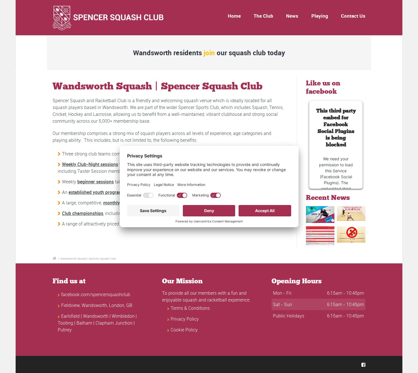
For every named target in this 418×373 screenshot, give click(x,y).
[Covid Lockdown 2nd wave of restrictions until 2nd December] (351, 234)
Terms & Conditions (190, 308)
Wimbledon (123, 316)
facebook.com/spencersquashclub (95, 294)
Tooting (65, 323)
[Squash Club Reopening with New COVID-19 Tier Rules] (320, 235)
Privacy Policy (185, 319)
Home (234, 16)
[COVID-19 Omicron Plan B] (320, 214)
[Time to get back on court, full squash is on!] (351, 213)
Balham (84, 323)
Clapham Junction (114, 323)
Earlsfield (70, 316)
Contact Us (353, 16)
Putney (65, 330)
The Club (263, 16)
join (209, 52)
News (292, 16)
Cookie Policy (184, 330)
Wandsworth (95, 316)
